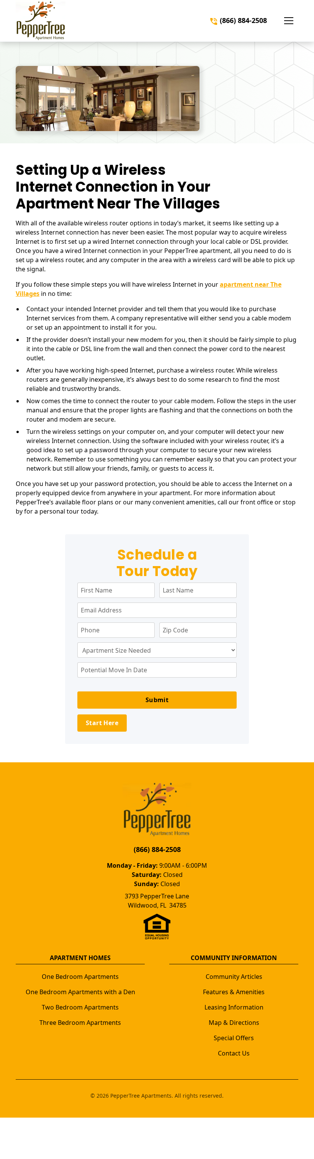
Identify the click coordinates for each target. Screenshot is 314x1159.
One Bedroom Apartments (80, 976)
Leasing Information (233, 1007)
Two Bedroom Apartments (80, 1007)
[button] (288, 20)
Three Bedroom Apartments (80, 1022)
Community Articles (234, 976)
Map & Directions (234, 1022)
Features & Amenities (234, 992)
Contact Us (234, 1053)
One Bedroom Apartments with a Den (80, 992)
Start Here (102, 723)
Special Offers (234, 1038)
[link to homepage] (40, 20)
